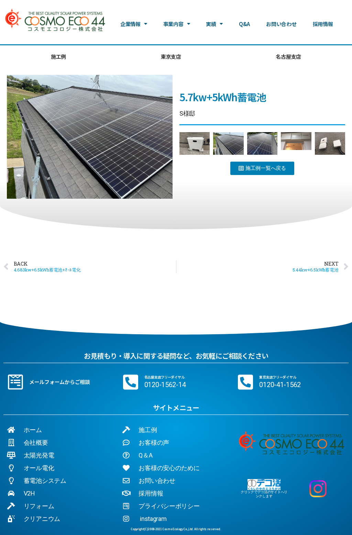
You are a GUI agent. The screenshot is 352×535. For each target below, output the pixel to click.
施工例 (58, 56)
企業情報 (130, 23)
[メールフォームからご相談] (15, 382)
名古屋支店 (288, 56)
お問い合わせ (281, 23)
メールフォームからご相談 (59, 381)
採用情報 (323, 23)
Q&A (244, 23)
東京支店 (171, 56)
